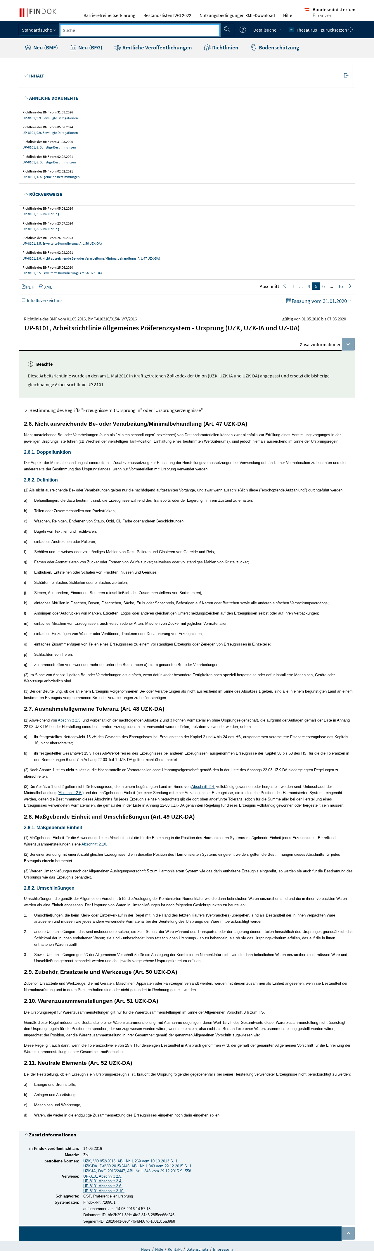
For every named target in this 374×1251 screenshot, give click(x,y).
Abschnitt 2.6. (70, 793)
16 (340, 286)
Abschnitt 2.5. (70, 720)
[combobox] (140, 30)
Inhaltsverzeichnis (44, 300)
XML (48, 287)
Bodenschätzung (278, 47)
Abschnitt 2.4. (203, 786)
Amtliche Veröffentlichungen (156, 47)
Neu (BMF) (45, 47)
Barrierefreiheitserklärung (109, 15)
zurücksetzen (334, 30)
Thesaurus (306, 30)
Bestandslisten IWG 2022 (167, 15)
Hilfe (287, 15)
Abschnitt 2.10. (94, 844)
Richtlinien (224, 47)
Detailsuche (265, 30)
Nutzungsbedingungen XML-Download (237, 15)
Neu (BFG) (89, 47)
